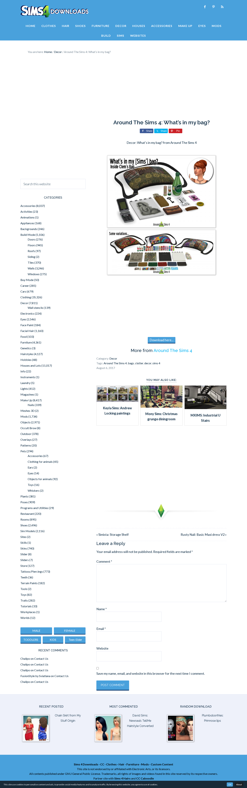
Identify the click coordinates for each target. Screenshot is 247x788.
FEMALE (69, 630)
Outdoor (25, 433)
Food (23, 336)
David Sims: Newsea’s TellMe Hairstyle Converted (140, 721)
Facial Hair (27, 330)
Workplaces (28, 612)
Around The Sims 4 (173, 350)
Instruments (27, 377)
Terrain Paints (29, 583)
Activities (26, 211)
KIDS (53, 639)
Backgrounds (28, 229)
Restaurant (27, 513)
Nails (31, 405)
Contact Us (41, 658)
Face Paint (26, 325)
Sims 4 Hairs (122, 778)
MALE (36, 630)
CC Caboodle (145, 778)
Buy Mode (26, 280)
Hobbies (25, 359)
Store (23, 565)
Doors (31, 239)
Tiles (31, 262)
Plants (24, 496)
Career (24, 285)
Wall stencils (35, 307)
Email (101, 629)
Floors (32, 245)
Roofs (31, 251)
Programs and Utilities (34, 508)
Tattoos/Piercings (31, 571)
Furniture (26, 342)
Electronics (27, 313)
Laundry (25, 383)
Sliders (24, 560)
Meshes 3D (27, 410)
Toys (31, 484)
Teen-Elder (75, 639)
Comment (104, 561)
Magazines (27, 394)
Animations (27, 217)
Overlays (26, 439)
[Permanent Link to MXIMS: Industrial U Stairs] (205, 408)
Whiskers (33, 490)
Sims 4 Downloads (54, 11)
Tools (23, 589)
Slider (23, 554)
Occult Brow (28, 428)
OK (229, 784)
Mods (24, 416)
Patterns (25, 445)
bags (131, 363)
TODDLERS (30, 639)
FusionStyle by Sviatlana (35, 676)
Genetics (25, 348)
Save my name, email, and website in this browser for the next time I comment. (150, 673)
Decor (113, 358)
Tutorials (26, 606)
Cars (23, 291)
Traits (24, 600)
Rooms (24, 519)
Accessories (27, 205)
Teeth (23, 577)
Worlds (25, 617)
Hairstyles (26, 354)
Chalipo (25, 658)
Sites (23, 536)
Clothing (25, 297)
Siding (31, 256)
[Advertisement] (123, 86)
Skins (23, 548)
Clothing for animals (40, 461)
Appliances (27, 223)
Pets (23, 451)
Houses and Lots (30, 365)
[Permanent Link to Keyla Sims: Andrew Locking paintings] (117, 401)
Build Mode (27, 234)
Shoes (24, 525)
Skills (23, 542)
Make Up (26, 400)
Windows (33, 274)
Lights (24, 388)
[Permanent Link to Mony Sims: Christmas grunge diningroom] (161, 406)
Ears (30, 467)
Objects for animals (40, 479)
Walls (31, 268)
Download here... (162, 340)
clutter (139, 363)
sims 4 (156, 363)
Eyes (23, 319)
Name (101, 609)
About (239, 784)
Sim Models (27, 531)
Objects (25, 422)
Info (22, 371)
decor (147, 363)
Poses (24, 502)
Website (102, 648)
